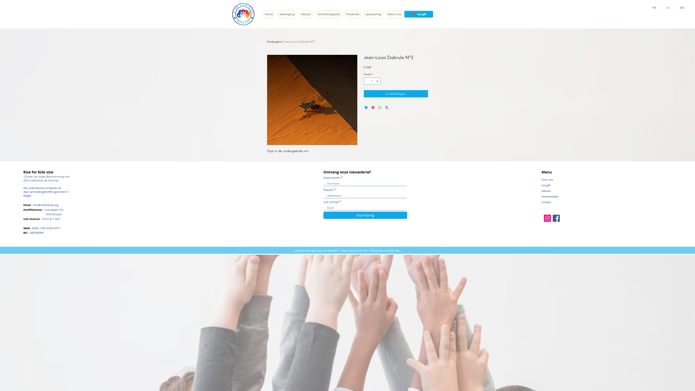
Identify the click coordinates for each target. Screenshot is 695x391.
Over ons (547, 179)
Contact (546, 202)
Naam (328, 190)
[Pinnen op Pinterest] (373, 107)
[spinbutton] (372, 81)
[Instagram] (547, 218)
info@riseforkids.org (45, 205)
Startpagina (274, 41)
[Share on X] (387, 107)
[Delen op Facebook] (366, 107)
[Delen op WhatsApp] (380, 107)
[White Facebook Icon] (8, 8)
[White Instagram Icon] (8, 16)
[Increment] (377, 81)
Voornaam (331, 177)
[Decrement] (366, 81)
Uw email (331, 202)
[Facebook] (556, 218)
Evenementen (550, 196)
